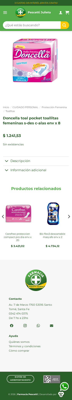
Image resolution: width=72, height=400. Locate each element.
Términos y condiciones (25, 346)
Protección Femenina (54, 107)
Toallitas (10, 111)
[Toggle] (6, 161)
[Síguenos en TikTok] (38, 326)
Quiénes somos (19, 342)
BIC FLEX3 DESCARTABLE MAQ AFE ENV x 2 (52, 235)
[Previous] (3, 224)
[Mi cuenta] (61, 12)
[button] (5, 12)
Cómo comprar (19, 350)
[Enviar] (65, 25)
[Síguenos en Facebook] (12, 326)
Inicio (6, 107)
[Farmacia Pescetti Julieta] (33, 12)
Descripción (20, 161)
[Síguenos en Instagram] (25, 326)
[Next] (68, 224)
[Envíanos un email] (52, 326)
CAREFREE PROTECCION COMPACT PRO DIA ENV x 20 (17, 237)
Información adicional (28, 170)
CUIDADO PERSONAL (25, 107)
